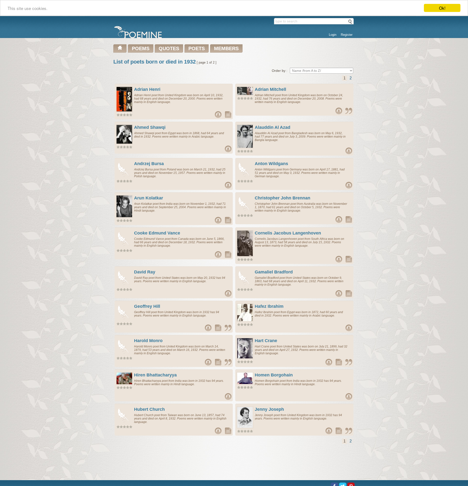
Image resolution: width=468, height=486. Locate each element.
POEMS (140, 48)
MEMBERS (226, 48)
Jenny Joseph (269, 409)
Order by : (279, 71)
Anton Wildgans (271, 163)
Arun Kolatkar (148, 198)
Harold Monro (148, 340)
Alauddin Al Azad (272, 127)
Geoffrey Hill (147, 306)
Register (346, 35)
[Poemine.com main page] (120, 48)
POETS (196, 48)
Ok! (442, 8)
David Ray (144, 272)
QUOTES (169, 48)
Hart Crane (266, 340)
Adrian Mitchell (270, 89)
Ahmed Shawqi (150, 127)
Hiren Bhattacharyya (155, 375)
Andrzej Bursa (149, 163)
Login (332, 35)
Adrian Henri (147, 89)
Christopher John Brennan (282, 198)
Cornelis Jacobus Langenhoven (288, 233)
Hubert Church (149, 409)
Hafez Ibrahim (269, 306)
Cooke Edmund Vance (157, 233)
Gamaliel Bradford (274, 272)
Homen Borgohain (274, 375)
